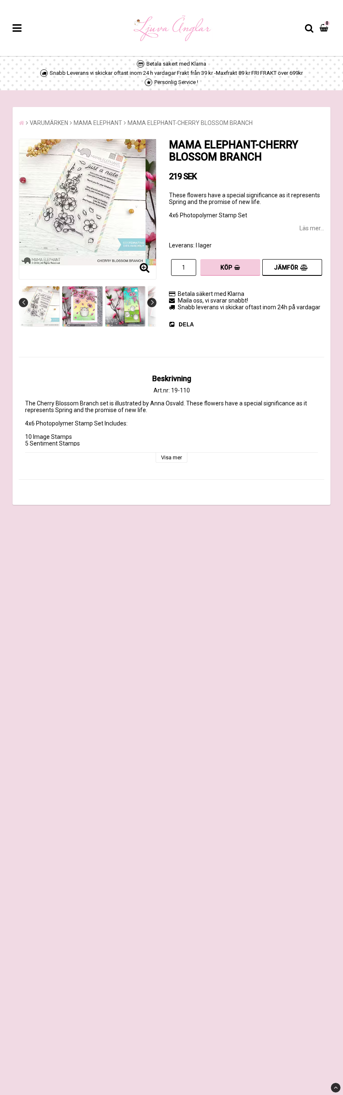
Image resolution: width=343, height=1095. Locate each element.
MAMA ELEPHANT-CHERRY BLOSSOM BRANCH (190, 123)
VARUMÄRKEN (49, 123)
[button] (325, 28)
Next (151, 302)
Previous (23, 302)
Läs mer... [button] (311, 228)
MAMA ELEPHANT (98, 123)
